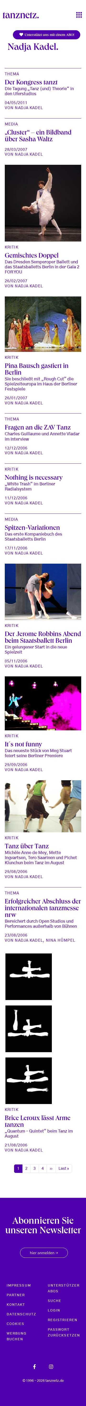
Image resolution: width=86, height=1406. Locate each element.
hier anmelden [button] (44, 1253)
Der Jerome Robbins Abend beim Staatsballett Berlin (43, 638)
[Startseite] (23, 15)
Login (54, 1310)
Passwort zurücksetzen (64, 1332)
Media (11, 124)
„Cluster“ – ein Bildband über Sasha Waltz (38, 136)
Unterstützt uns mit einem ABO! (49, 35)
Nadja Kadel (29, 108)
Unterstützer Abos (64, 1288)
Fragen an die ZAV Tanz (38, 428)
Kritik (11, 247)
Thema (12, 74)
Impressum (19, 1285)
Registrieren (62, 1320)
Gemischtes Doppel (32, 256)
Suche (54, 1301)
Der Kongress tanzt (31, 83)
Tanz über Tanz (27, 847)
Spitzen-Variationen (32, 528)
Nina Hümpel (60, 940)
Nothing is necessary (34, 478)
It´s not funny (23, 745)
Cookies (16, 1324)
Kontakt (16, 1304)
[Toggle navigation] (79, 15)
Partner (16, 1295)
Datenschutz (21, 1314)
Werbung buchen (17, 1336)
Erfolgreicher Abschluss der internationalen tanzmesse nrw (43, 909)
